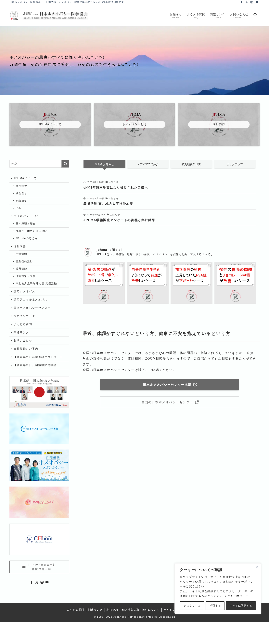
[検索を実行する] (65, 164)
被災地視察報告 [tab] (191, 164)
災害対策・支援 (26, 276)
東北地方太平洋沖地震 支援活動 (36, 283)
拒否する (215, 605)
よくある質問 (23, 324)
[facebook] (241, 2)
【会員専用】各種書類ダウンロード (38, 357)
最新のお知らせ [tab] (104, 164)
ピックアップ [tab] (234, 164)
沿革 (18, 208)
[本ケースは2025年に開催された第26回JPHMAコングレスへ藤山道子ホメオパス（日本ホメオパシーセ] (235, 283)
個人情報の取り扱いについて (141, 609)
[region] (217, 588)
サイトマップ (172, 609)
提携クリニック (24, 316)
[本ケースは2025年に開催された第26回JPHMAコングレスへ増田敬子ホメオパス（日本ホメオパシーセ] (191, 283)
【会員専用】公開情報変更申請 (35, 365)
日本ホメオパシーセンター (32, 307)
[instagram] (251, 2)
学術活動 (21, 254)
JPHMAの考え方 (27, 238)
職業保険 (21, 268)
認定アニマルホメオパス (30, 299)
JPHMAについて (25, 178)
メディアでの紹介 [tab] (148, 164)
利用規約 (112, 609)
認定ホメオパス (24, 291)
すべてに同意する (241, 605)
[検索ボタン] (255, 15)
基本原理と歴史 (26, 223)
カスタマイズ (192, 605)
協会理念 (21, 193)
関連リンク (21, 332)
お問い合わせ (23, 340)
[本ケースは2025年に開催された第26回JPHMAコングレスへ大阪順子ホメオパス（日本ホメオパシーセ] (104, 283)
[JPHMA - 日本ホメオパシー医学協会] (48, 15)
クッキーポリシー (236, 595)
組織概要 (21, 200)
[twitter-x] (246, 2)
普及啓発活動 (24, 261)
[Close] (257, 566)
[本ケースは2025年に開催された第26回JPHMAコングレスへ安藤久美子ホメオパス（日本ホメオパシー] (148, 283)
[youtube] (257, 2)
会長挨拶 (21, 186)
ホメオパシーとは (26, 216)
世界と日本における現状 (31, 231)
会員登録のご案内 (26, 348)
